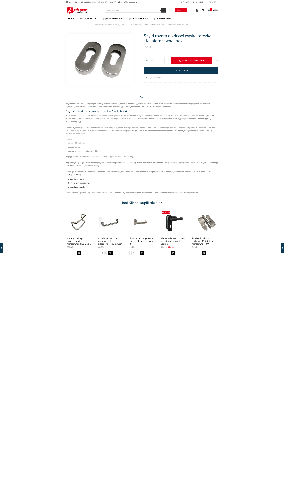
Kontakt (212, 2)
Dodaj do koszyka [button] (87, 225)
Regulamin (198, 2)
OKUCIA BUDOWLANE (139, 19)
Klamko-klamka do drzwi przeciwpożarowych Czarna (173, 241)
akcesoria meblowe (75, 179)
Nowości (71, 19)
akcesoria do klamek (76, 187)
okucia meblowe (74, 175)
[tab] (142, 97)
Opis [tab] (142, 97)
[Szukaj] (163, 10)
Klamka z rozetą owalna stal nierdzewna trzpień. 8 (141, 241)
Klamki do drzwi (112, 25)
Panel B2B (180, 10)
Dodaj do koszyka (193, 60)
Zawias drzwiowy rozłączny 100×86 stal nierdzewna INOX (203, 241)
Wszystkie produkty (89, 19)
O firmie (185, 2)
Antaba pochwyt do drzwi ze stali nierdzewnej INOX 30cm (110, 241)
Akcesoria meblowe (114, 19)
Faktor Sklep (100, 25)
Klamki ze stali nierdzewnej (131, 25)
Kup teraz (182, 70)
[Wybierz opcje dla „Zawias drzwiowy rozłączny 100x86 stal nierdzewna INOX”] (204, 253)
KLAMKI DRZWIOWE (164, 19)
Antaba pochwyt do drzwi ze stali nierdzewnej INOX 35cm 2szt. (79, 241)
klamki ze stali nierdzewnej (78, 183)
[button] (79, 253)
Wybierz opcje (212, 225)
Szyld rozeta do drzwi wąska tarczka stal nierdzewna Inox (166, 25)
